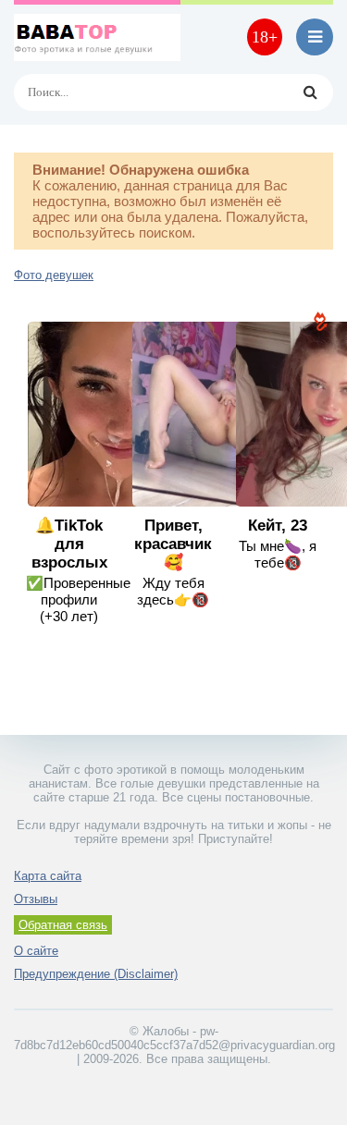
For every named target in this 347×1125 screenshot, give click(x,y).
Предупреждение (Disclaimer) (96, 974)
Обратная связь (63, 925)
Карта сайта (47, 876)
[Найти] (309, 92)
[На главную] (97, 37)
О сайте (36, 951)
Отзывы (35, 899)
